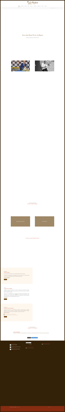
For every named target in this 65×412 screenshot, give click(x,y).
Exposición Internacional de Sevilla (15, 346)
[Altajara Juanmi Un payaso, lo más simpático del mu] (27, 334)
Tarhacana (28, 233)
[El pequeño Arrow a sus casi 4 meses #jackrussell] (49, 336)
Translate (30, 344)
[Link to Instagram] (54, 2)
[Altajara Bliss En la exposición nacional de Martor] (27, 335)
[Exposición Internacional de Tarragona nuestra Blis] (49, 335)
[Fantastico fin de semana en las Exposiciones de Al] (15, 336)
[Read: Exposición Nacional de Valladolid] (10, 349)
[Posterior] (63, 22)
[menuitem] (19, 6)
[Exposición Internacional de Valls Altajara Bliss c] (27, 336)
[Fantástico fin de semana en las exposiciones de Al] (15, 334)
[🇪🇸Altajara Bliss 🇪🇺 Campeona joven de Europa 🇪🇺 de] (38, 336)
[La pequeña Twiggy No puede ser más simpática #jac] (15, 335)
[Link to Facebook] (52, 2)
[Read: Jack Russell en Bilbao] (10, 345)
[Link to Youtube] (53, 2)
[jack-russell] (32, 3)
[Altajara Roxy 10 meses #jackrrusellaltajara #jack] (38, 334)
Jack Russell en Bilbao (14, 344)
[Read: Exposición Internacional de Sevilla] (10, 347)
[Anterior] (2, 22)
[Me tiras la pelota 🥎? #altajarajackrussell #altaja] (49, 334)
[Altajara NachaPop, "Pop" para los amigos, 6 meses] (38, 335)
